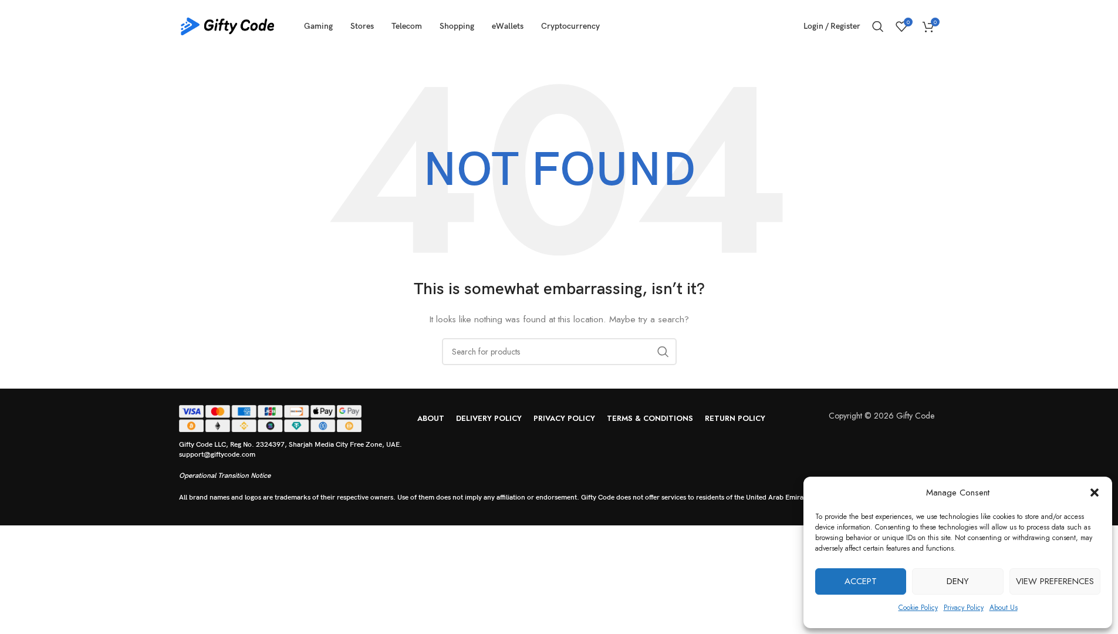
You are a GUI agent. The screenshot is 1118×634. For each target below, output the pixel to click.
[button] (1094, 492)
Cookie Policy (918, 607)
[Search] (878, 26)
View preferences (1055, 581)
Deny (958, 581)
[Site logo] (228, 25)
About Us (1003, 607)
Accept (861, 581)
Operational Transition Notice (225, 475)
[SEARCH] (663, 351)
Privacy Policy (964, 607)
